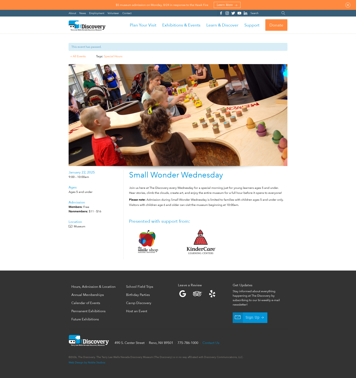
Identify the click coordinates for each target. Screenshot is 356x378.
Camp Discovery (138, 303)
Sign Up (253, 317)
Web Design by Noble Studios (87, 362)
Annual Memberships (87, 295)
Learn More (225, 5)
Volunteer (114, 13)
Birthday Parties (138, 295)
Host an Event (136, 311)
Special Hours (113, 56)
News (83, 13)
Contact (126, 13)
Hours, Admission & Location (93, 287)
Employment (97, 13)
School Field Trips (139, 287)
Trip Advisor (197, 293)
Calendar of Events (85, 303)
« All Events (78, 56)
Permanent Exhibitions (88, 311)
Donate (276, 25)
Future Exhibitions (85, 319)
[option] (178, 115)
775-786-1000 (187, 343)
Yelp (204, 293)
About (73, 13)
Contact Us (210, 343)
